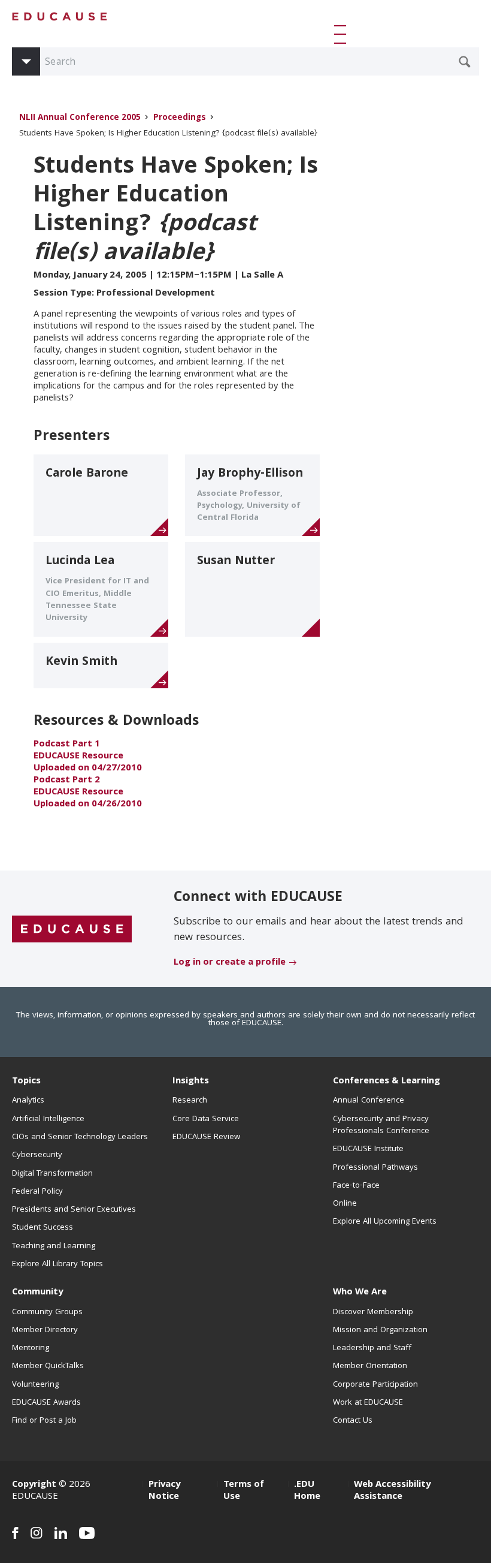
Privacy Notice (164, 1491)
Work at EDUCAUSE (368, 1403)
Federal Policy (37, 1191)
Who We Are (360, 1292)
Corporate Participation (375, 1385)
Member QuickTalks (48, 1366)
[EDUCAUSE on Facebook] (15, 1533)
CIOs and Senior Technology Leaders (80, 1137)
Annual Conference (368, 1100)
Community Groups (47, 1312)
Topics (26, 1081)
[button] (342, 34)
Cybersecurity (37, 1155)
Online (345, 1203)
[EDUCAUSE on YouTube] (87, 1533)
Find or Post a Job (44, 1421)
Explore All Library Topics (57, 1264)
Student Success (42, 1227)
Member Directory (45, 1330)
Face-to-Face (356, 1185)
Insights (190, 1081)
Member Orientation (370, 1366)
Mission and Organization (380, 1330)
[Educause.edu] (72, 929)
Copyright (34, 1485)
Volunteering (35, 1385)
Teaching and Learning (53, 1246)
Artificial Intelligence (48, 1119)
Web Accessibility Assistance (392, 1491)
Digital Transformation (52, 1173)
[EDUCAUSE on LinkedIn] (60, 1533)
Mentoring (30, 1348)
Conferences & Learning (386, 1081)
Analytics (28, 1100)
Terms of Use (243, 1491)
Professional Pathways (375, 1167)
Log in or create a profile (230, 963)
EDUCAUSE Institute (368, 1149)
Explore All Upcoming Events (385, 1221)
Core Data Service (205, 1119)
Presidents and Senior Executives (74, 1209)
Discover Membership (373, 1312)
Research (189, 1100)
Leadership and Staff (372, 1348)
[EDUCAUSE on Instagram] (37, 1533)
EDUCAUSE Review (206, 1137)
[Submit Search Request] (464, 62)
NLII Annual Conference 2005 (81, 118)
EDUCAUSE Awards (46, 1403)
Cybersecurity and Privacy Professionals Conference (381, 1125)
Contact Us (352, 1421)
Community (37, 1292)
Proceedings (179, 118)
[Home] (60, 16)
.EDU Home (307, 1491)
